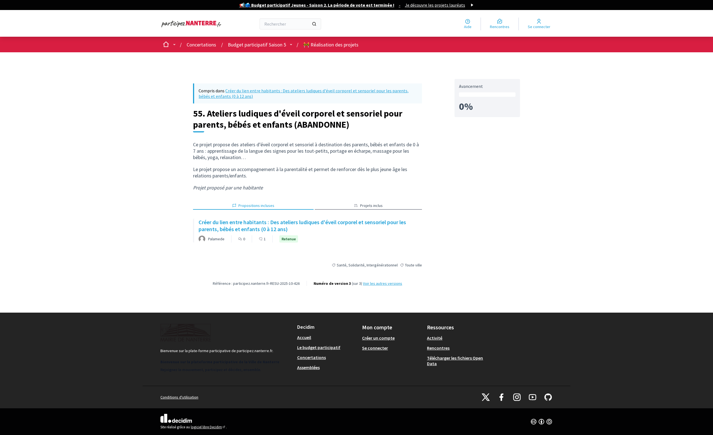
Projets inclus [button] (371, 205)
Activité (434, 338)
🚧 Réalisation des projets (330, 44)
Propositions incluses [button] (256, 205)
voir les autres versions (382, 283)
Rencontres (438, 348)
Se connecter (375, 348)
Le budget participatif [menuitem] (318, 347)
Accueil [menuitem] (304, 337)
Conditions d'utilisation (179, 397)
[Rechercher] (314, 24)
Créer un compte (378, 338)
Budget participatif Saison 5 (257, 44)
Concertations (201, 44)
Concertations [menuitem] (311, 357)
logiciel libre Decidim (208, 427)
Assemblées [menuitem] (308, 367)
